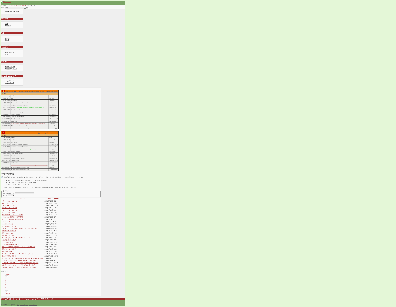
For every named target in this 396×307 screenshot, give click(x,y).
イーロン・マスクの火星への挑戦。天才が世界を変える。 (20, 228)
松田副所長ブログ (11, 68)
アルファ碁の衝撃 (7, 242)
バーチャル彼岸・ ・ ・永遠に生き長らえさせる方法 (19, 267)
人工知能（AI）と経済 (9, 240)
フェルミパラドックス (9, 226)
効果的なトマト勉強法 (9, 249)
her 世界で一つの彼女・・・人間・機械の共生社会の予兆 (20, 263)
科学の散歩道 (9, 52)
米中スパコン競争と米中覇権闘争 (12, 217)
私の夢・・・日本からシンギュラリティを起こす (17, 253)
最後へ (7, 293)
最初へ (7, 274)
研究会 (7, 38)
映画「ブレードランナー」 (10, 203)
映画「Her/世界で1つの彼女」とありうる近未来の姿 (18, 247)
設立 (6, 24)
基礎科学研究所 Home (12, 11)
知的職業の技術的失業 (9, 231)
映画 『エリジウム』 (8, 233)
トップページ (10, 6)
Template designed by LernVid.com (27, 305)
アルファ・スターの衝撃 (9, 208)
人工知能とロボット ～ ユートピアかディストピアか (19, 260)
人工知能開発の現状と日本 (10, 244)
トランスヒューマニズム (9, 201)
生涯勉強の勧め (7, 251)
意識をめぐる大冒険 (8, 235)
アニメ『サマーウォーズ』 (10, 210)
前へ (6, 276)
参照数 (56, 198)
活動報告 (8, 40)
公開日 (49, 198)
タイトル (22, 198)
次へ (6, 291)
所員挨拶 (8, 26)
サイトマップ (9, 83)
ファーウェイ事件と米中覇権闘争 (12, 219)
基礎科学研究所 (21, 6)
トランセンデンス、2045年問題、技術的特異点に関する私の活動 (22, 258)
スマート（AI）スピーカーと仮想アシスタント (17, 237)
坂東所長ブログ (10, 67)
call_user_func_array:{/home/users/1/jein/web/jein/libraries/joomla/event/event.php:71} (29, 123)
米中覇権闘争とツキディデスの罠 (12, 215)
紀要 (6, 54)
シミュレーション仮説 (9, 205)
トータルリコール (7, 224)
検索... (3, 8)
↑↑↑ (2, 303)
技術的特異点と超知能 (9, 256)
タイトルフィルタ (9, 193)
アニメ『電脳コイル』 (9, 212)
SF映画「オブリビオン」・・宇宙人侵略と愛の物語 (18, 265)
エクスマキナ (6, 221)
